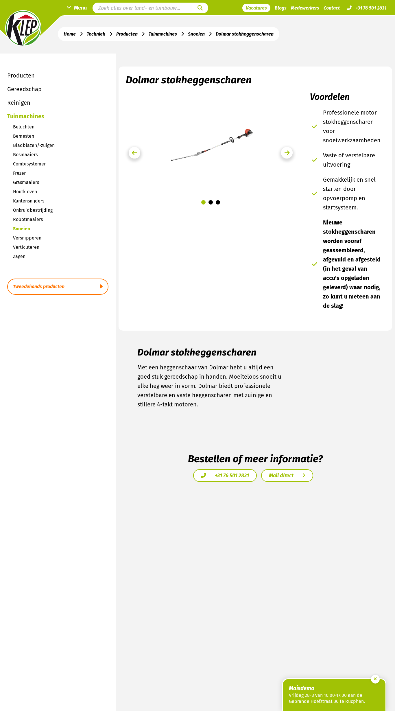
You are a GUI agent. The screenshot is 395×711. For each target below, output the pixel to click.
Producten (127, 34)
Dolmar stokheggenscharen (245, 34)
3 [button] (218, 202)
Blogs (281, 8)
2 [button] (210, 202)
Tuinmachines (163, 34)
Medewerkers (305, 8)
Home (70, 34)
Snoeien (196, 34)
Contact (332, 8)
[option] (211, 144)
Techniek (96, 34)
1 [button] (203, 202)
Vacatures (256, 8)
